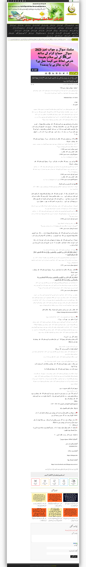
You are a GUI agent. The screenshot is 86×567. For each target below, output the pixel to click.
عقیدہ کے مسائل (60, 25)
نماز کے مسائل (52, 25)
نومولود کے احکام (75, 35)
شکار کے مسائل (49, 30)
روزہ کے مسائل (28, 25)
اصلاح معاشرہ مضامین (59, 35)
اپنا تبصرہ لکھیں (74, 533)
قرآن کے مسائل (58, 33)
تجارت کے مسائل (69, 27)
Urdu (70, 0)
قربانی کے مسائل (51, 33)
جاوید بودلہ (75, 84)
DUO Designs (53, 565)
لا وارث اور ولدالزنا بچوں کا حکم (41, 33)
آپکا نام (75, 545)
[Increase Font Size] (33, 84)
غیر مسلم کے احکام (75, 33)
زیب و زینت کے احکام (63, 30)
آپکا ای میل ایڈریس (73, 550)
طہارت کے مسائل (18, 30)
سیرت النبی (56, 30)
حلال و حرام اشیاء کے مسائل (40, 27)
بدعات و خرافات (61, 27)
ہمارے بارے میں (50, 35)
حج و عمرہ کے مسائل (44, 25)
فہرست (77, 25)
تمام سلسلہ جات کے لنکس (69, 25)
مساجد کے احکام (31, 33)
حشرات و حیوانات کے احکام (51, 27)
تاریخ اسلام (76, 27)
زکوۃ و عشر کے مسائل (36, 25)
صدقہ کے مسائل (41, 30)
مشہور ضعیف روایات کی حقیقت (21, 33)
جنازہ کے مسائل (20, 25)
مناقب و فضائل (11, 33)
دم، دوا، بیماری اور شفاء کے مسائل (19, 27)
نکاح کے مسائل (34, 30)
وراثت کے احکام (67, 35)
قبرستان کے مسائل (66, 33)
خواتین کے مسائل (30, 27)
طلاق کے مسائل (26, 30)
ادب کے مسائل (13, 25)
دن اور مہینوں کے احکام (74, 30)
